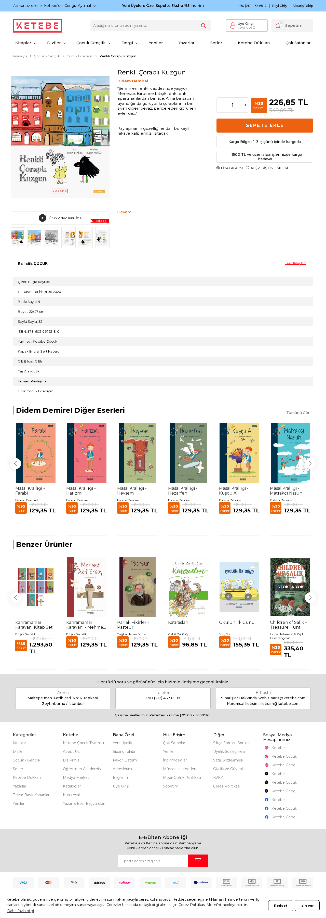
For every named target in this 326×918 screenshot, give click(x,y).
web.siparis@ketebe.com (282, 698)
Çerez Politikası (226, 786)
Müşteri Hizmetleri (179, 769)
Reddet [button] (280, 906)
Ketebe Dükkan (254, 42)
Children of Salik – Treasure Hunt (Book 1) (288, 625)
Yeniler (156, 42)
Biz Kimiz (71, 760)
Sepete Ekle (265, 125)
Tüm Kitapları (295, 263)
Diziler (54, 42)
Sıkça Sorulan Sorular (231, 743)
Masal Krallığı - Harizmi (81, 491)
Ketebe (278, 747)
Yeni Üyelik (122, 743)
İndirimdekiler (175, 760)
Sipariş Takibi (124, 751)
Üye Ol (247, 27)
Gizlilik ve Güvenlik (229, 769)
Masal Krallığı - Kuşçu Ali (234, 491)
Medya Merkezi (76, 777)
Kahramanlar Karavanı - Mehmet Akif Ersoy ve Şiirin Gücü (85, 625)
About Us (71, 751)
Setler (216, 42)
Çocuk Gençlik (91, 42)
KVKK (218, 777)
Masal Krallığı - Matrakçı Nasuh (286, 491)
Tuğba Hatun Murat (132, 634)
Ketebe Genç (283, 765)
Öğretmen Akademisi (82, 769)
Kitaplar (23, 42)
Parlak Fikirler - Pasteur (133, 625)
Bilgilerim (121, 777)
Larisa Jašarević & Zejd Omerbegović (286, 636)
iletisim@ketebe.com (280, 703)
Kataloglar (72, 786)
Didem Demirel (132, 81)
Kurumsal (71, 795)
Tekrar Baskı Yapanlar (31, 795)
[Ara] (203, 25)
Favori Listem (125, 760)
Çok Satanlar (298, 42)
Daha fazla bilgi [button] (20, 911)
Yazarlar (187, 42)
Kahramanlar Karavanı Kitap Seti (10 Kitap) (34, 625)
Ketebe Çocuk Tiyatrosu (84, 743)
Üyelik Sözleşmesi (229, 751)
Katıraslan (178, 622)
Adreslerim (122, 769)
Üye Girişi (245, 23)
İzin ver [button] (307, 906)
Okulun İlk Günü (237, 622)
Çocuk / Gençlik (26, 760)
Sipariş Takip (303, 6)
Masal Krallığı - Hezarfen (183, 491)
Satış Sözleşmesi (228, 760)
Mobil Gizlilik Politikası (182, 777)
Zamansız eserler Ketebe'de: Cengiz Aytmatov (54, 5)
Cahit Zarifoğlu (179, 634)
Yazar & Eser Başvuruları (84, 803)
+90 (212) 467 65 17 (252, 5)
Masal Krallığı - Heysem (132, 491)
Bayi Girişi (279, 5)
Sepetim (170, 786)
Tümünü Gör (297, 413)
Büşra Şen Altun (27, 634)
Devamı (125, 212)
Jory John (226, 634)
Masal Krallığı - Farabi (30, 491)
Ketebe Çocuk (284, 756)
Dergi (127, 42)
